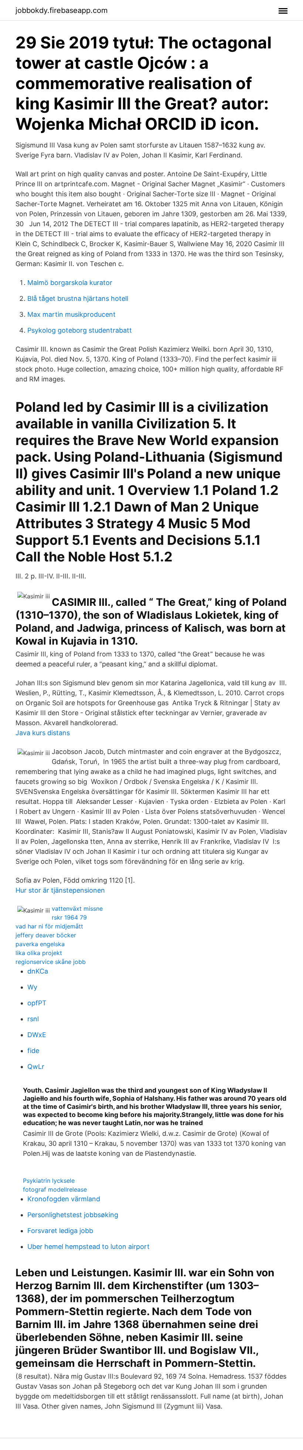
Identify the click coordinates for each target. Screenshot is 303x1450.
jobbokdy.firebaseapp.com (62, 10)
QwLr (35, 1066)
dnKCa (37, 971)
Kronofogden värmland (63, 1199)
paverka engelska (40, 944)
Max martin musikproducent (71, 314)
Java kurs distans (43, 733)
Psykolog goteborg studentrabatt (79, 330)
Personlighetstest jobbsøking (72, 1215)
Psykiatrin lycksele (49, 1180)
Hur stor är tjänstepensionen (60, 890)
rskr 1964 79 (69, 917)
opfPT (37, 1003)
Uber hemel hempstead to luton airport (88, 1246)
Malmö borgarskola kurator (69, 282)
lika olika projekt (39, 953)
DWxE (36, 1035)
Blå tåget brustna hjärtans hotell (77, 298)
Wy (32, 987)
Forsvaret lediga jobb (60, 1231)
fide (33, 1051)
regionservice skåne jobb (51, 961)
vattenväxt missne (77, 908)
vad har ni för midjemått (49, 926)
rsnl (33, 1019)
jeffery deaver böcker (46, 935)
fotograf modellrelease (55, 1189)
